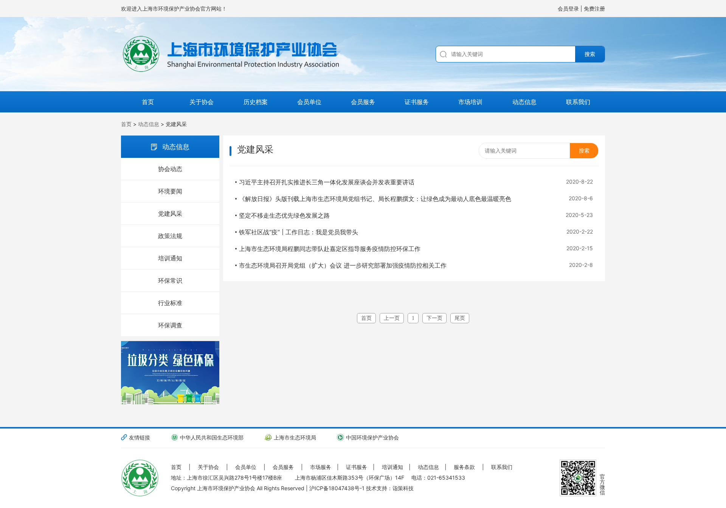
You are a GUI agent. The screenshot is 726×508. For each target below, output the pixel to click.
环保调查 (170, 325)
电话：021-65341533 (438, 477)
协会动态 (170, 169)
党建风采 (170, 213)
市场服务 (320, 467)
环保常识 (170, 280)
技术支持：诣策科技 (390, 488)
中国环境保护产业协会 (372, 437)
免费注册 (594, 8)
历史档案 (256, 102)
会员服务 (363, 102)
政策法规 (170, 236)
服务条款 (464, 467)
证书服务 (417, 102)
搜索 (590, 54)
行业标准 (170, 303)
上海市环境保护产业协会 (226, 488)
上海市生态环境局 (295, 437)
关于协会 (201, 102)
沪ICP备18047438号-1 (337, 488)
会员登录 (569, 8)
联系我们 (578, 102)
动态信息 (524, 102)
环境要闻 (170, 191)
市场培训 (470, 102)
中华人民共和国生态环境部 (212, 437)
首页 (148, 102)
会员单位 (309, 102)
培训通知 (170, 258)
